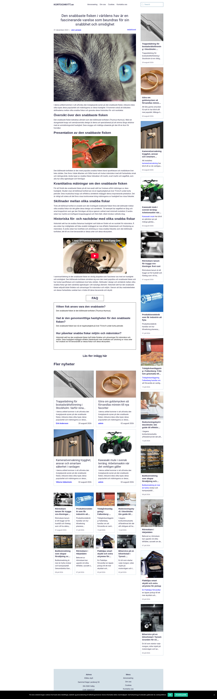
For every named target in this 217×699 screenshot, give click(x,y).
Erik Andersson (62, 423)
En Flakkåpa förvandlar (151, 590)
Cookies (111, 4)
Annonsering (92, 4)
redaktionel (131, 30)
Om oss (103, 4)
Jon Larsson (76, 30)
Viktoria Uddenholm (64, 482)
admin (100, 423)
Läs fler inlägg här (95, 355)
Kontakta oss (122, 4)
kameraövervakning (150, 163)
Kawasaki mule (148, 216)
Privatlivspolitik (181, 695)
